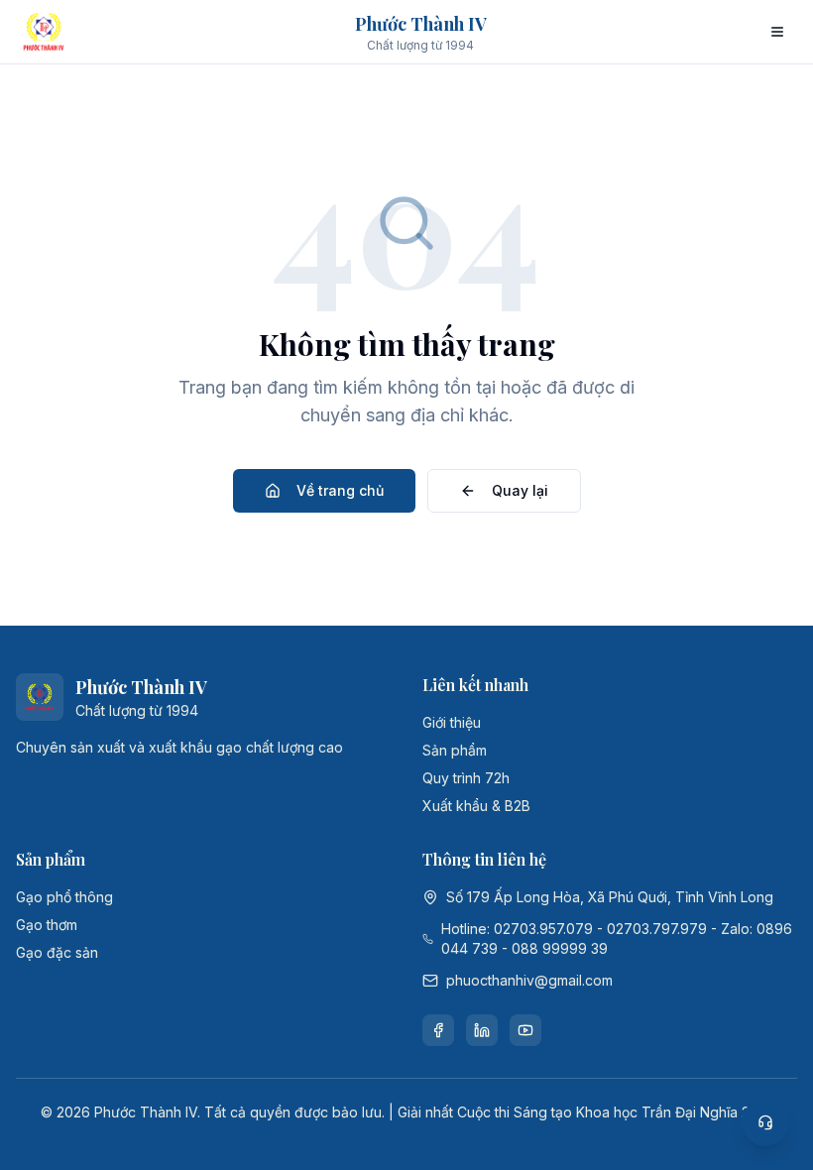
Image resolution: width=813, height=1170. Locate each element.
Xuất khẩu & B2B (476, 805)
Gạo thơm (46, 924)
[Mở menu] (777, 32)
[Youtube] (525, 1030)
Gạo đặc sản (57, 952)
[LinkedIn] (482, 1030)
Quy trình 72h (466, 777)
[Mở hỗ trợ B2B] (765, 1122)
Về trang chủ (340, 490)
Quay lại (520, 490)
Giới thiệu (451, 722)
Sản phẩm (454, 750)
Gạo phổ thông (64, 896)
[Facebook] (438, 1030)
